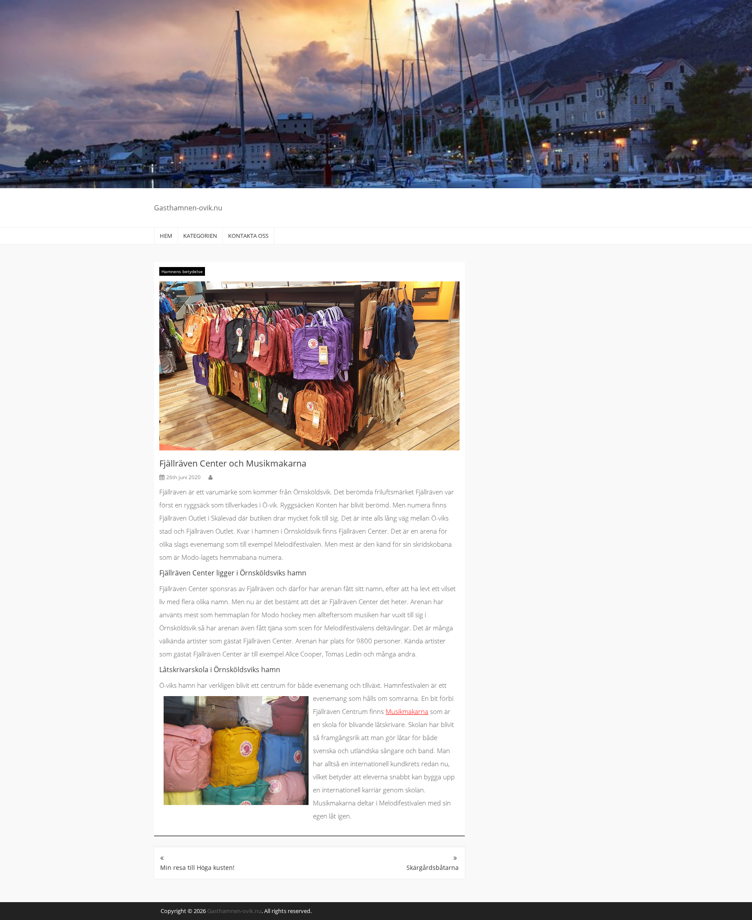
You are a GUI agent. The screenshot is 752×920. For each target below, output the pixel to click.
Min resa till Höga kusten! (197, 867)
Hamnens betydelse (182, 271)
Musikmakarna (407, 711)
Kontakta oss (248, 236)
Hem (166, 236)
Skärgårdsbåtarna (432, 867)
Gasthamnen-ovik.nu (188, 208)
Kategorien (200, 236)
